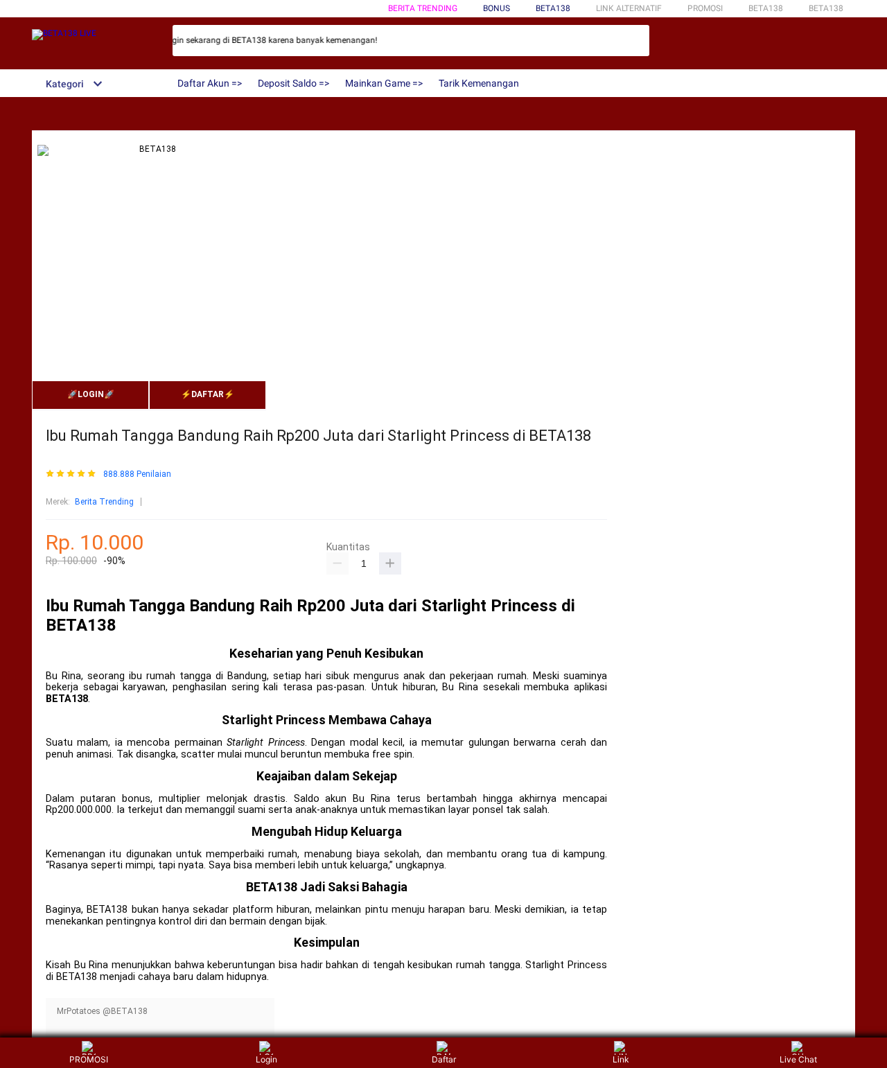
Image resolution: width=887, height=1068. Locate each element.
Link (621, 1059)
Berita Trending (422, 8)
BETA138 (553, 8)
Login (266, 1059)
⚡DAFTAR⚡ (207, 394)
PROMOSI (88, 1059)
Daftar (444, 1059)
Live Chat (798, 1059)
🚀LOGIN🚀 (90, 394)
